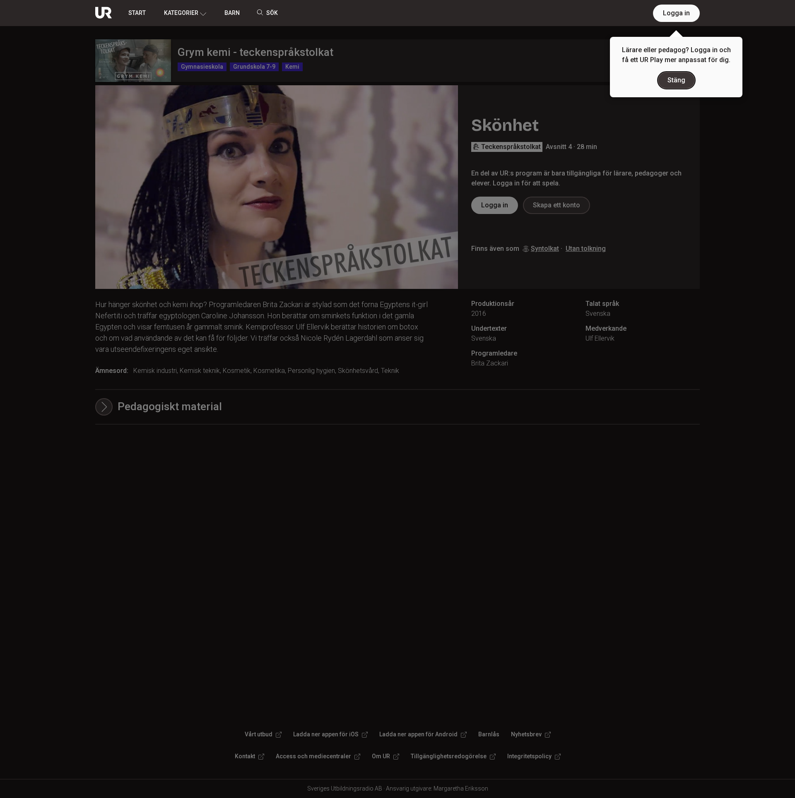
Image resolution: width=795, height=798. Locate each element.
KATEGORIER (181, 13)
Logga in (676, 13)
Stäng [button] (676, 80)
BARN (232, 13)
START (137, 13)
